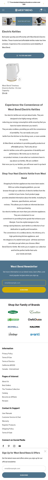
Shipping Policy (8, 429)
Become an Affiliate (9, 397)
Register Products (8, 425)
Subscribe (24, 475)
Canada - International (10, 369)
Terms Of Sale (7, 433)
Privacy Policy (7, 353)
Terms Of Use (7, 357)
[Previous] (4, 3)
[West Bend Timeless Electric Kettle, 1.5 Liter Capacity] (12, 72)
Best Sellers (6, 385)
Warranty (5, 421)
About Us (5, 381)
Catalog (5, 393)
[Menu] (3, 10)
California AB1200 (8, 365)
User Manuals (7, 413)
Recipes (5, 401)
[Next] (43, 3)
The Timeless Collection (11, 389)
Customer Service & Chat (11, 417)
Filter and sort (25, 55)
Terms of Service (8, 361)
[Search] (45, 10)
